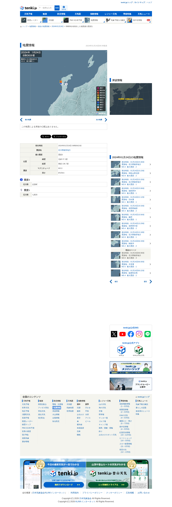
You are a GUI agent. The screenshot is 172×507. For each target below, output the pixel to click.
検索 (57, 8)
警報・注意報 (57, 404)
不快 (87, 411)
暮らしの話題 (141, 408)
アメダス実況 (43, 408)
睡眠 (78, 435)
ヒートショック (125, 439)
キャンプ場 (103, 425)
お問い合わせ (144, 493)
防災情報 (61, 14)
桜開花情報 (124, 411)
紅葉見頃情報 (125, 433)
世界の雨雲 (26, 431)
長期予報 (25, 418)
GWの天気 (124, 416)
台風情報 (55, 418)
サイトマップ (139, 2)
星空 (78, 418)
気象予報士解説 (142, 404)
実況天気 (41, 411)
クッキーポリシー (114, 493)
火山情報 (55, 414)
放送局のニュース (143, 411)
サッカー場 (103, 418)
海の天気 (102, 408)
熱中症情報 (124, 428)
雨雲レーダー (27, 421)
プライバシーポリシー (92, 493)
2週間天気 (26, 414)
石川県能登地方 (64, 150)
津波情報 (55, 411)
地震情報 (57, 408)
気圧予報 (25, 411)
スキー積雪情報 (125, 445)
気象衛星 (70, 408)
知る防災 (55, 421)
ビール (88, 421)
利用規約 (75, 493)
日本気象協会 (38, 493)
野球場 (101, 414)
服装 (78, 411)
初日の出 (124, 451)
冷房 (87, 414)
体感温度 (80, 428)
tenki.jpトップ (127, 2)
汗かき (88, 408)
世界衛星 (70, 411)
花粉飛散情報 (124, 405)
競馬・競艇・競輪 (106, 428)
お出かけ (80, 414)
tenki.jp (29, 8)
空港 (100, 411)
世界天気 (25, 408)
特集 (137, 414)
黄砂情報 (25, 442)
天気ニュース (144, 14)
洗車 (78, 431)
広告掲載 (130, 493)
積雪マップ (26, 425)
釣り (100, 431)
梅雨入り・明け (125, 422)
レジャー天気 (111, 14)
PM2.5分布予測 (28, 428)
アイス (88, 418)
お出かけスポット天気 (107, 435)
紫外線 (79, 425)
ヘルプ (149, 2)
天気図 (78, 14)
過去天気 (41, 414)
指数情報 (94, 14)
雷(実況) (41, 418)
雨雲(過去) (42, 404)
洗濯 (78, 408)
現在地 (64, 9)
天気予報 (28, 14)
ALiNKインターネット (55, 493)
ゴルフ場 (102, 421)
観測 (45, 14)
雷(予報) (25, 435)
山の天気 (102, 404)
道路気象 (25, 438)
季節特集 (127, 14)
